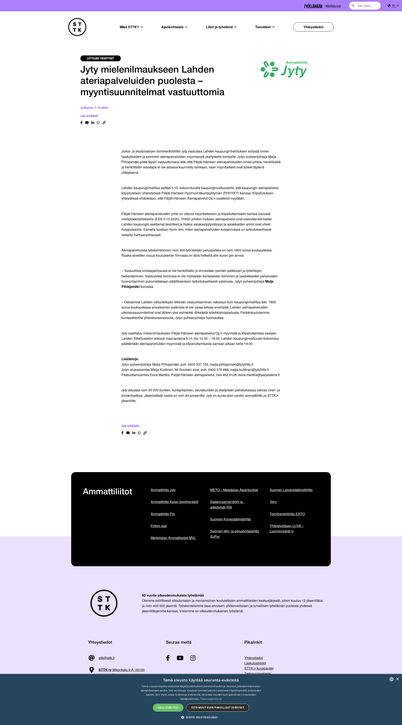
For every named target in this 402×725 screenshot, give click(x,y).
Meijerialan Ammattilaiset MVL (173, 537)
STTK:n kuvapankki (259, 668)
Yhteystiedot (313, 26)
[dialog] (201, 699)
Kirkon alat (159, 525)
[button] (201, 717)
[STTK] (77, 27)
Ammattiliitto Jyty (163, 489)
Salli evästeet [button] (168, 707)
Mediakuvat (333, 5)
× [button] (397, 679)
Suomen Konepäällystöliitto (230, 519)
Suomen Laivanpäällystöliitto (291, 489)
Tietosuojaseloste (257, 673)
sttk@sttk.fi (107, 657)
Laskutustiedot (255, 663)
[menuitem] (395, 5)
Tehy (273, 501)
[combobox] (365, 6)
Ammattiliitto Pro (163, 513)
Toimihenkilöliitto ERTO (287, 513)
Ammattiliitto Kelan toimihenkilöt (174, 501)
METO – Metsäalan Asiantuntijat (234, 489)
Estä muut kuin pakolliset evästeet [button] (217, 707)
